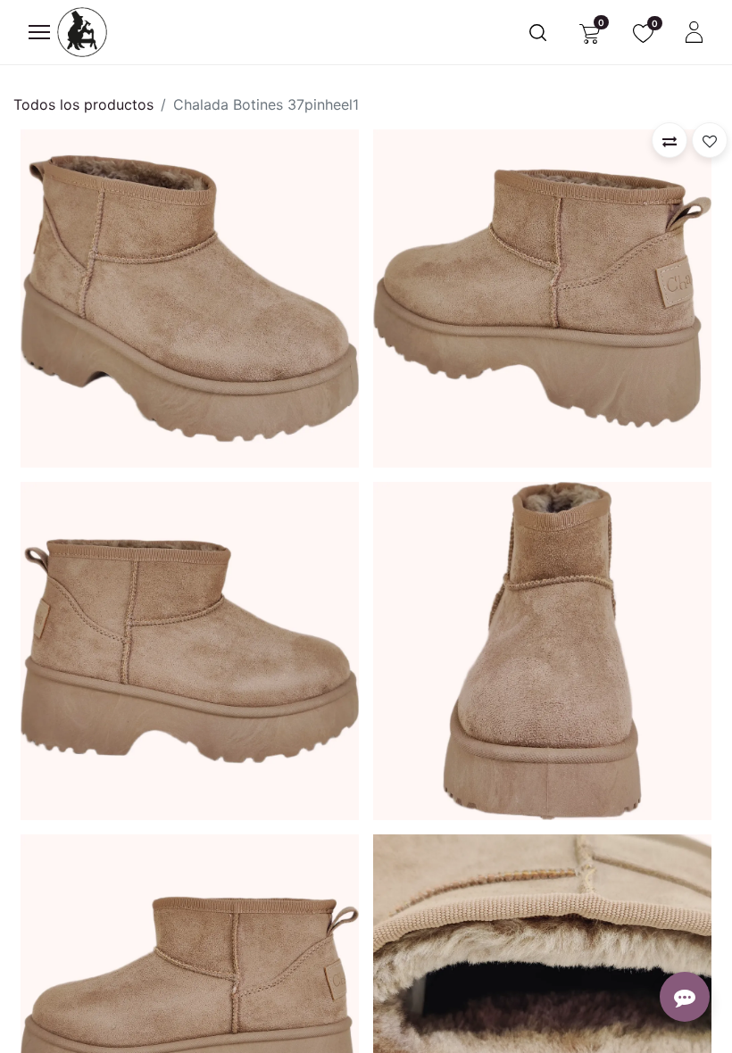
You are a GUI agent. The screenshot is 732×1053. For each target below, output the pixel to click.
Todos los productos (83, 104)
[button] (669, 140)
